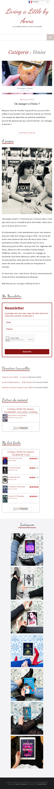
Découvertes (24, 99)
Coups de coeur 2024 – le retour (14, 377)
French (35, 2)
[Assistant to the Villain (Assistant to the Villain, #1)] (5, 418)
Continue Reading (27, 133)
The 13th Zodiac (14, 468)
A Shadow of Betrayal (16, 487)
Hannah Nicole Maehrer (16, 417)
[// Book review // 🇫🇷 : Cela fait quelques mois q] (27, 684)
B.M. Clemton (13, 489)
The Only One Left (15, 458)
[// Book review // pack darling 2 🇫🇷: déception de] (27, 617)
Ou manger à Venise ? (27, 103)
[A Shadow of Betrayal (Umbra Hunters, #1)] (5, 489)
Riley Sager (13, 460)
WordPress (41, 784)
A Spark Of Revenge (16, 496)
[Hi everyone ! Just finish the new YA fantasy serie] (27, 549)
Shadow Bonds (14, 477)
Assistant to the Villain (17, 415)
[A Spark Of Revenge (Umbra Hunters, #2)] (5, 499)
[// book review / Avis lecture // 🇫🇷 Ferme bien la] (27, 718)
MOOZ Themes (21, 784)
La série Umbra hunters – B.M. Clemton (17, 382)
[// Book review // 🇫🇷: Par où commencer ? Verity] (27, 651)
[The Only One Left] (5, 461)
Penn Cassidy (13, 470)
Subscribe (27, 352)
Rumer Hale (13, 479)
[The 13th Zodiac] (5, 470)
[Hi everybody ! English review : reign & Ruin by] (27, 583)
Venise (32, 99)
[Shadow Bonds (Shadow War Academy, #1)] (5, 480)
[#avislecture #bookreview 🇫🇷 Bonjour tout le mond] (27, 752)
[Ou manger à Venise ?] (27, 77)
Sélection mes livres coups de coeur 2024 (17, 387)
